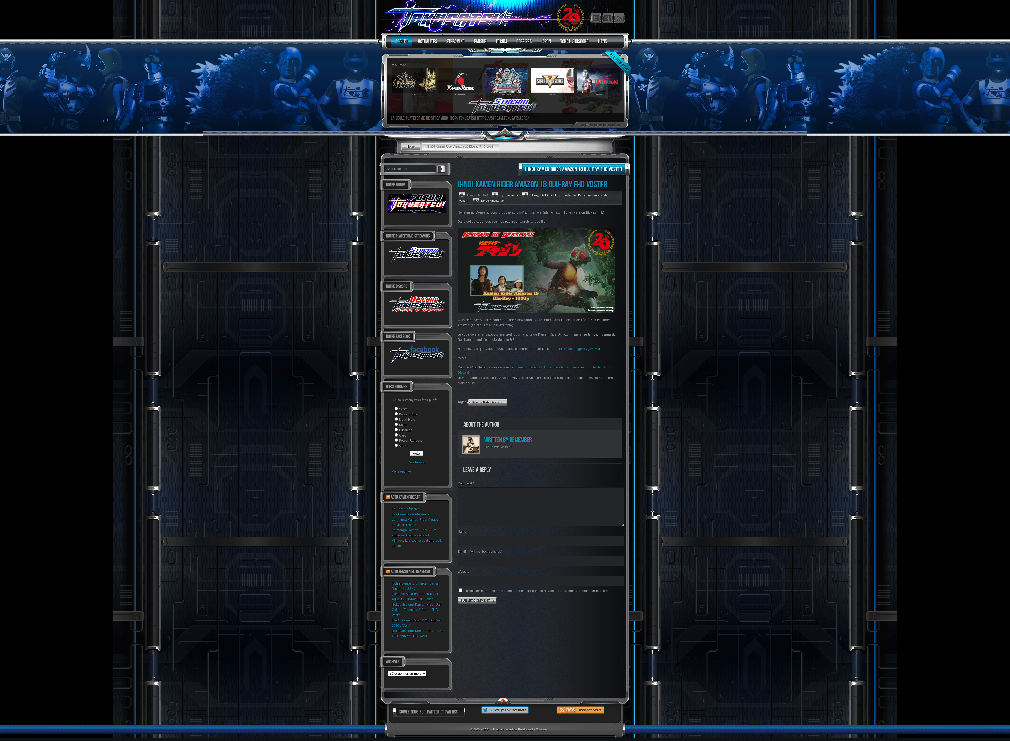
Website (463, 571)
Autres (403, 446)
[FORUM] (500, 44)
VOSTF (464, 200)
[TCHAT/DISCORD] (573, 44)
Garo (402, 435)
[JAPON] (545, 44)
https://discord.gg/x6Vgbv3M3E (579, 349)
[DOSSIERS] (522, 44)
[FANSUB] (479, 44)
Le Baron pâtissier (405, 509)
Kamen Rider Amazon (488, 402)
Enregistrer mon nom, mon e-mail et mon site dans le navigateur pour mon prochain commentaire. (536, 591)
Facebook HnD (540, 367)
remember (511, 195)
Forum (521, 367)
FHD (556, 195)
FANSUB (546, 195)
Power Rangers (410, 441)
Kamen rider (600, 195)
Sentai (403, 409)
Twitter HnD (601, 367)
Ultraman (405, 430)
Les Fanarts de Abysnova (410, 514)
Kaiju (403, 425)
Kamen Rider (408, 414)
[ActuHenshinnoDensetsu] (410, 571)
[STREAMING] (454, 44)
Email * (480, 552)
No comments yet (493, 200)
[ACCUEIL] (400, 44)
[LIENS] (601, 44)
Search (441, 168)
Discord (463, 372)
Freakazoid (525, 729)
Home (411, 146)
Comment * (466, 483)
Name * (463, 532)
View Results (416, 462)
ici (490, 325)
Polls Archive (401, 471)
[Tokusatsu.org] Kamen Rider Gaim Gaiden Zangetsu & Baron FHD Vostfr (417, 610)
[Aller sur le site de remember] (520, 440)
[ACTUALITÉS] (426, 44)
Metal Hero (407, 420)
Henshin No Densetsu (576, 195)
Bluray (534, 195)
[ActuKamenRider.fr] (405, 497)
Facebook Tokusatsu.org (571, 367)
